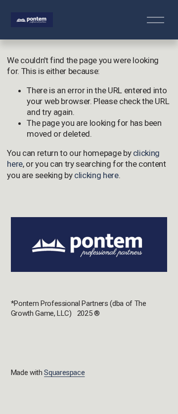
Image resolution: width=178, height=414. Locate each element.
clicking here (96, 175)
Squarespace (64, 372)
